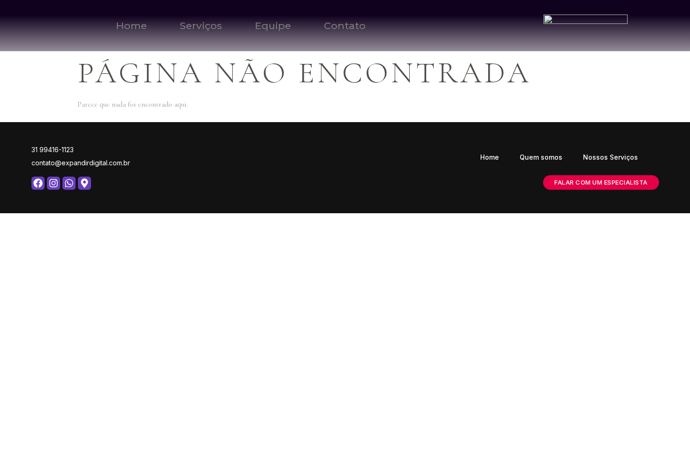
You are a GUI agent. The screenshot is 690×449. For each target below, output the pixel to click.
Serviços (201, 25)
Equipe (273, 25)
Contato (345, 25)
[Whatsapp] (69, 183)
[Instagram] (53, 183)
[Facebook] (38, 183)
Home (131, 25)
